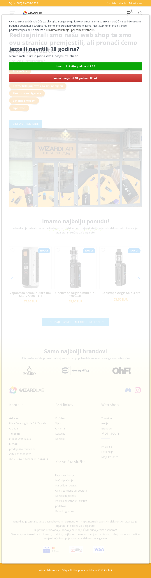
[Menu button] (12, 13)
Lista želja (117, 3)
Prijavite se (135, 3)
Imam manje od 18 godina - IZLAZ (75, 78)
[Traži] (140, 14)
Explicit (108, 570)
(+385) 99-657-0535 (26, 3)
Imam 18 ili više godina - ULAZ (75, 66)
